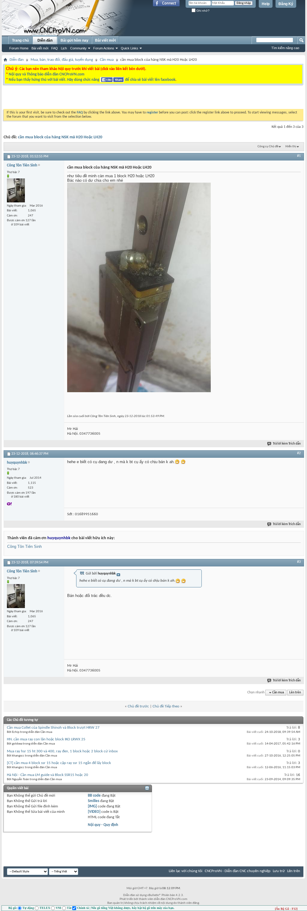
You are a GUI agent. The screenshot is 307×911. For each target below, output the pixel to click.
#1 (299, 156)
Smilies (93, 801)
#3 (299, 562)
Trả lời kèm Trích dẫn (287, 443)
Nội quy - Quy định (103, 825)
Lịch (64, 48)
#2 (299, 453)
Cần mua (107, 60)
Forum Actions (103, 48)
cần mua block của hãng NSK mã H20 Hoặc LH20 (60, 137)
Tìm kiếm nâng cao (285, 48)
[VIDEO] (94, 812)
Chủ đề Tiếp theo (166, 706)
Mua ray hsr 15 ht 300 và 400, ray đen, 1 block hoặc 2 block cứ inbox (62, 751)
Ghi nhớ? (202, 10)
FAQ (54, 48)
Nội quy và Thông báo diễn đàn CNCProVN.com (47, 74)
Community (78, 48)
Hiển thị (290, 146)
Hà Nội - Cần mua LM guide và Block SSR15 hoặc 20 (47, 775)
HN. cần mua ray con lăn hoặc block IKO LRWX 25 (46, 739)
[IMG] (92, 806)
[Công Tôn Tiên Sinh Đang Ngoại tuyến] (16, 190)
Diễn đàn (44, 40)
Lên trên (295, 692)
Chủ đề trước (138, 706)
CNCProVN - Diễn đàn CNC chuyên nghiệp (237, 871)
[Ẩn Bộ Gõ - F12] (286, 908)
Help (266, 4)
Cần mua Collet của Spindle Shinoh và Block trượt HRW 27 (53, 728)
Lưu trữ (279, 871)
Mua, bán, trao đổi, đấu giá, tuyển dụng (62, 60)
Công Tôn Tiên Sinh (24, 546)
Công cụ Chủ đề (268, 146)
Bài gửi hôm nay (74, 40)
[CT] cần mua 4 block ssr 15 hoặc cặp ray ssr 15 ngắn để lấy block (59, 763)
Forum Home (18, 48)
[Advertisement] (78, 98)
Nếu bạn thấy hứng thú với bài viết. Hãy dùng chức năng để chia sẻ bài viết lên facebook (92, 80)
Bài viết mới (39, 48)
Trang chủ (20, 40)
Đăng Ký (286, 4)
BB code (94, 796)
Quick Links (129, 48)
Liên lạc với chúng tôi (185, 871)
